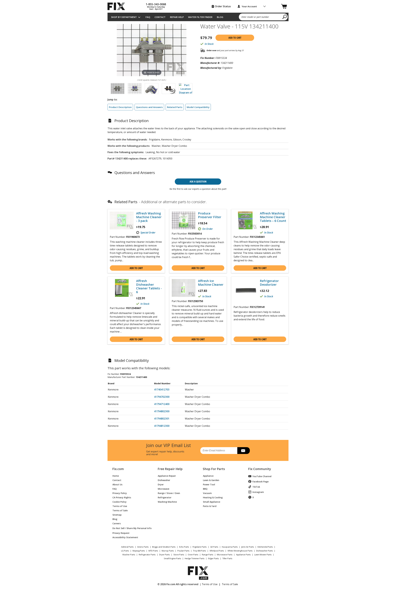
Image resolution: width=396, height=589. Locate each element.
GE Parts (214, 546)
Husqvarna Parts (230, 546)
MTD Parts (153, 550)
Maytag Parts (139, 550)
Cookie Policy (119, 501)
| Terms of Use (208, 584)
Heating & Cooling (213, 497)
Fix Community (259, 469)
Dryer (161, 484)
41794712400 (161, 404)
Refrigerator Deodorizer (269, 282)
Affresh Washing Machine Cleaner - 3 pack (148, 217)
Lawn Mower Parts (263, 554)
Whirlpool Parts (217, 550)
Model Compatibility (198, 107)
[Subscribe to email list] (243, 450)
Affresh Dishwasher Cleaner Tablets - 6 (149, 286)
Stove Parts (178, 554)
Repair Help (177, 17)
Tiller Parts (227, 558)
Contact (160, 17)
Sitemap (117, 514)
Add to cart (234, 37)
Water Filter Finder (200, 17)
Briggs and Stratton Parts (164, 546)
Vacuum (207, 493)
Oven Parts (193, 554)
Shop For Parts (214, 469)
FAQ (148, 17)
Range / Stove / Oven (169, 493)
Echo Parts (184, 546)
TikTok (256, 486)
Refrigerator (164, 497)
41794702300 (161, 396)
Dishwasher (164, 480)
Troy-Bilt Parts (199, 550)
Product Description (120, 107)
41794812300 (161, 426)
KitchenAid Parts (265, 546)
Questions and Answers (149, 107)
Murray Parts (168, 550)
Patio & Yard (209, 505)
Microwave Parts (224, 554)
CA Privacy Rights (121, 497)
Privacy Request (120, 532)
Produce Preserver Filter (209, 215)
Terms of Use (119, 505)
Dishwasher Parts (264, 550)
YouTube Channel (261, 476)
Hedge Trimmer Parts (194, 558)
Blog (220, 17)
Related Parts (174, 107)
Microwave (163, 488)
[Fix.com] (118, 6)
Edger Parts (213, 558)
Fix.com (118, 469)
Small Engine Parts (172, 558)
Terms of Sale (120, 510)
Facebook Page (260, 481)
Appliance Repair (167, 475)
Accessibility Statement (125, 537)
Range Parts (207, 554)
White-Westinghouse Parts (240, 550)
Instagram (258, 492)
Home (115, 475)
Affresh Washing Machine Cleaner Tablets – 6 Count (273, 217)
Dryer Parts (164, 554)
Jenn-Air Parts (247, 546)
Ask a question (198, 181)
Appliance (208, 475)
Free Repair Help (170, 469)
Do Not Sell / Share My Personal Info (130, 528)
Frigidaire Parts (200, 546)
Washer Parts (128, 554)
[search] (284, 16)
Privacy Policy (119, 493)
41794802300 (161, 411)
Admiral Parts (127, 546)
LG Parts (125, 550)
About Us (117, 484)
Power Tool (209, 484)
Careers (116, 523)
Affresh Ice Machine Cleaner (210, 282)
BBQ (205, 488)
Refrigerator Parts (147, 554)
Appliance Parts (243, 554)
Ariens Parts (143, 546)
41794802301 (161, 418)
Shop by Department (124, 17)
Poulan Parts (183, 550)
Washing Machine (167, 501)
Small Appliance (211, 501)
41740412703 (161, 389)
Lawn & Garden (211, 480)
